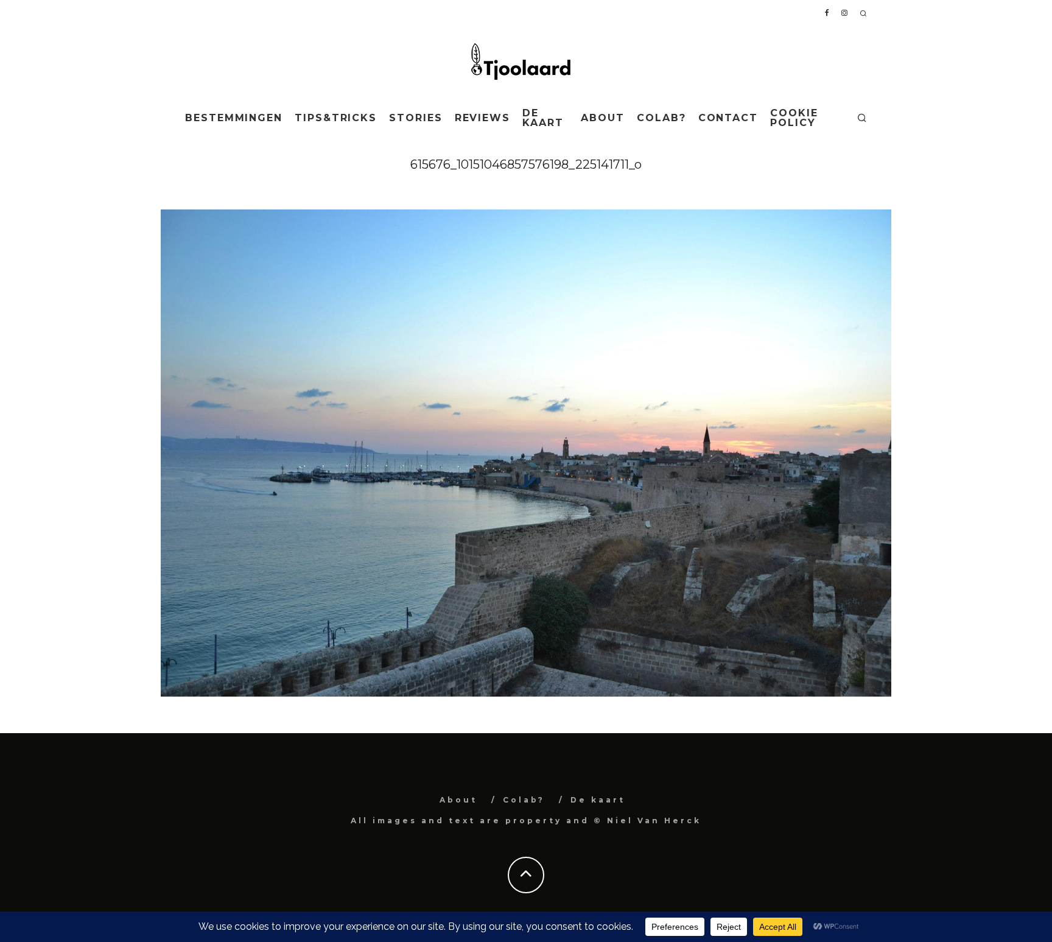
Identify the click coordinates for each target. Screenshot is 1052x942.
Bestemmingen (233, 118)
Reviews (482, 118)
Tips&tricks (336, 118)
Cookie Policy (794, 117)
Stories (415, 118)
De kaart (543, 117)
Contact (728, 118)
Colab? (661, 118)
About (603, 118)
